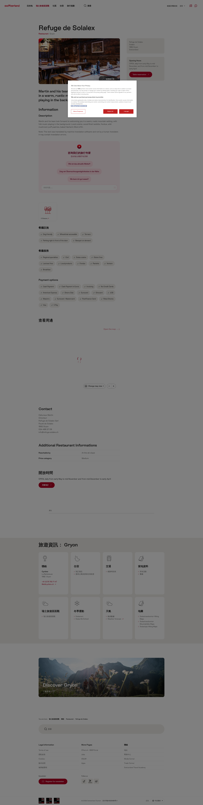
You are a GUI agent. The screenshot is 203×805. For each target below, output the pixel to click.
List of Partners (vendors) (79, 106)
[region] (102, 98)
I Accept (126, 111)
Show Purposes (78, 111)
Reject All (110, 111)
